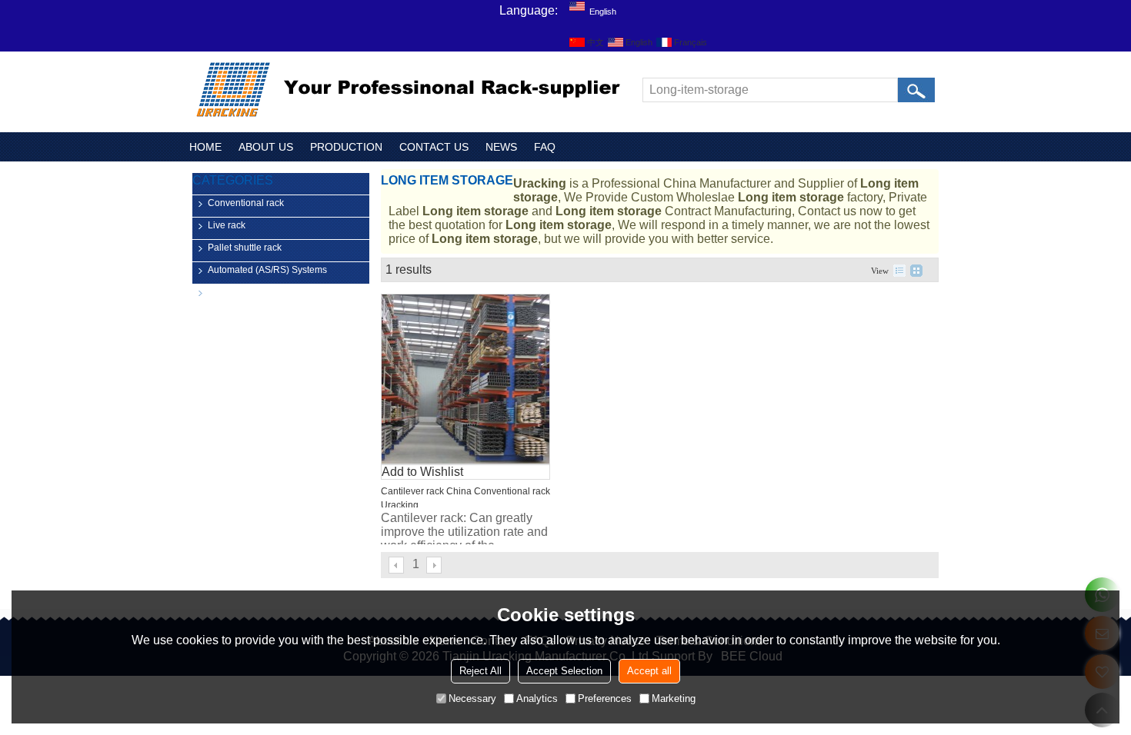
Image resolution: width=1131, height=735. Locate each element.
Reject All (480, 671)
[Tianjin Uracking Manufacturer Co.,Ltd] (411, 90)
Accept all (649, 671)
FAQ (544, 147)
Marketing (674, 698)
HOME (205, 147)
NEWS (501, 147)
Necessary (472, 698)
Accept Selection (564, 671)
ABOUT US (266, 147)
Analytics (537, 698)
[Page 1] (397, 565)
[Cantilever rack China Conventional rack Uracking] (465, 379)
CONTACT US (434, 147)
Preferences (605, 698)
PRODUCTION (346, 147)
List (899, 270)
